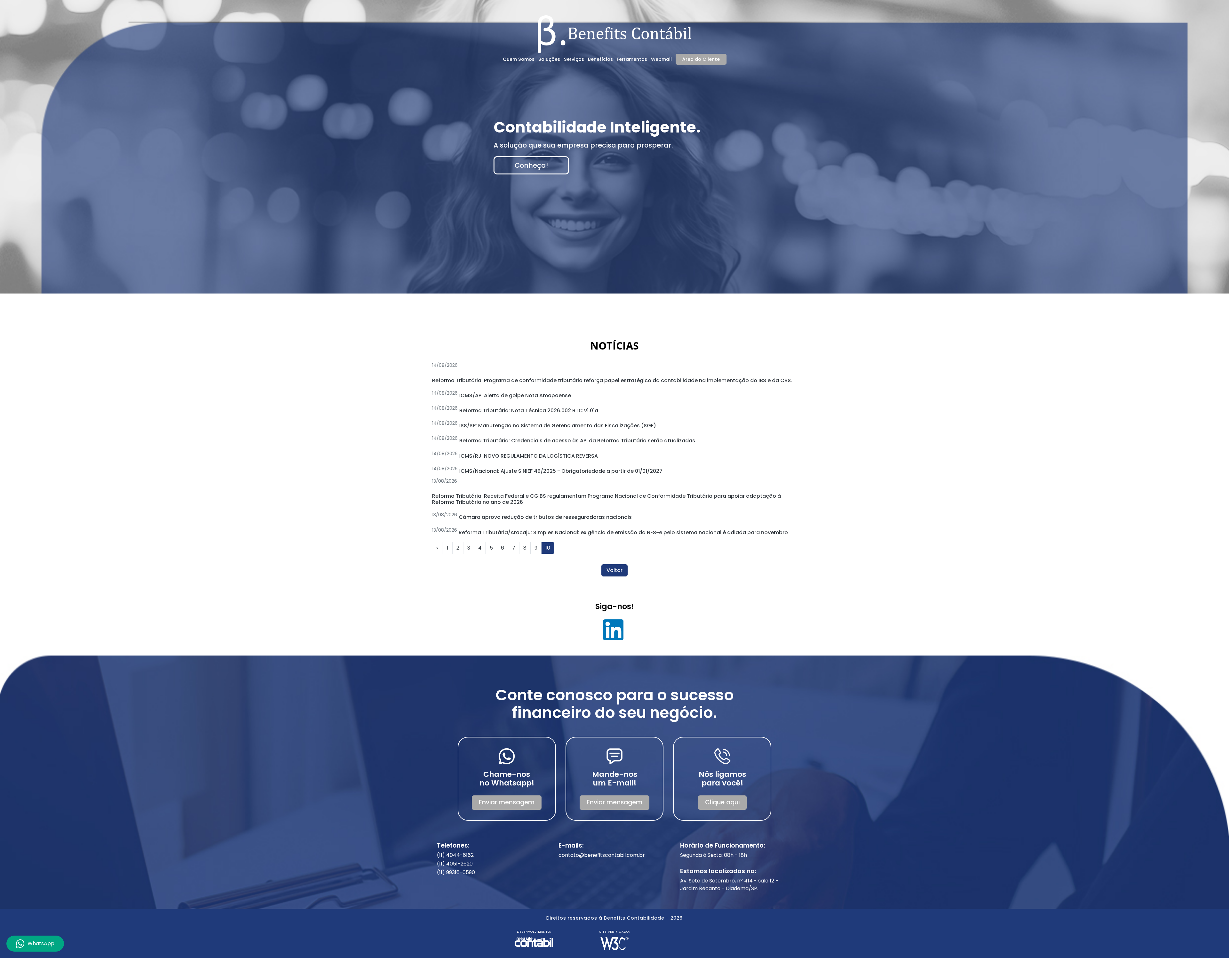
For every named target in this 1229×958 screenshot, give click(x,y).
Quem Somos (518, 59)
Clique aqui (722, 802)
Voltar (614, 570)
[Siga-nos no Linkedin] (613, 632)
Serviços (574, 59)
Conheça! (531, 165)
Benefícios (600, 59)
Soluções (549, 59)
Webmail (661, 59)
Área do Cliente (701, 59)
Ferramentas (632, 59)
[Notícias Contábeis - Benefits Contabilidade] (614, 33)
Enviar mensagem (506, 802)
